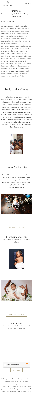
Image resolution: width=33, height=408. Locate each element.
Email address (7, 354)
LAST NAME (5, 345)
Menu (27, 3)
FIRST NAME (6, 336)
